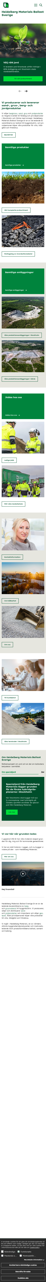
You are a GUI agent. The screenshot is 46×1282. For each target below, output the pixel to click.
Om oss (7, 645)
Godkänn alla (23, 1278)
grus (26, 113)
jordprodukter (37, 113)
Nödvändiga (9, 1252)
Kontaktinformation (12, 557)
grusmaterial (11, 908)
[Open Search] (41, 5)
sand (21, 113)
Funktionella (26, 1252)
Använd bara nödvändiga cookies (23, 1265)
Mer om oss (9, 857)
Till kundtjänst (10, 698)
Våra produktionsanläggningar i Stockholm (21, 335)
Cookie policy (34, 1247)
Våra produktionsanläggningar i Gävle (19, 379)
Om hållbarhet (10, 601)
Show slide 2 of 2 (26, 91)
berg (26, 906)
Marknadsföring (29, 1256)
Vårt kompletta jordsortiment (16, 210)
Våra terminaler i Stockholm (15, 741)
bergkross (13, 113)
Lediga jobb (9, 460)
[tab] (20, 772)
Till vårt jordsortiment (23, 79)
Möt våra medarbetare (13, 504)
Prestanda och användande (10, 1256)
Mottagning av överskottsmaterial (18, 254)
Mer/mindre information (33, 1260)
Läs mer (12, 812)
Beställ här (8, 135)
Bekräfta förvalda (23, 1272)
